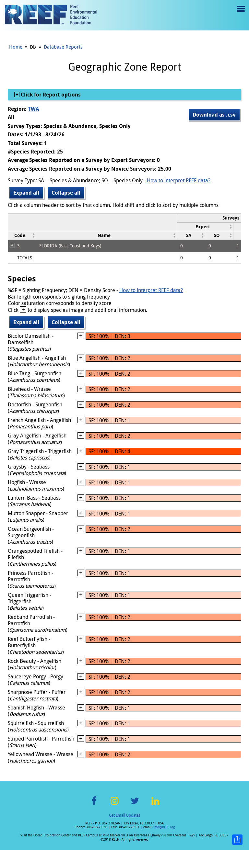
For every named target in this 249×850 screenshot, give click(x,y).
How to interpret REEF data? (178, 180)
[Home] (51, 15)
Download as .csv (214, 114)
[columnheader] (205, 226)
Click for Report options (50, 94)
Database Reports (63, 46)
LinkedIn (155, 804)
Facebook (94, 804)
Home (15, 46)
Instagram (114, 804)
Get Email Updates (124, 815)
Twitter (134, 804)
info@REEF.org (164, 827)
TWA (33, 108)
